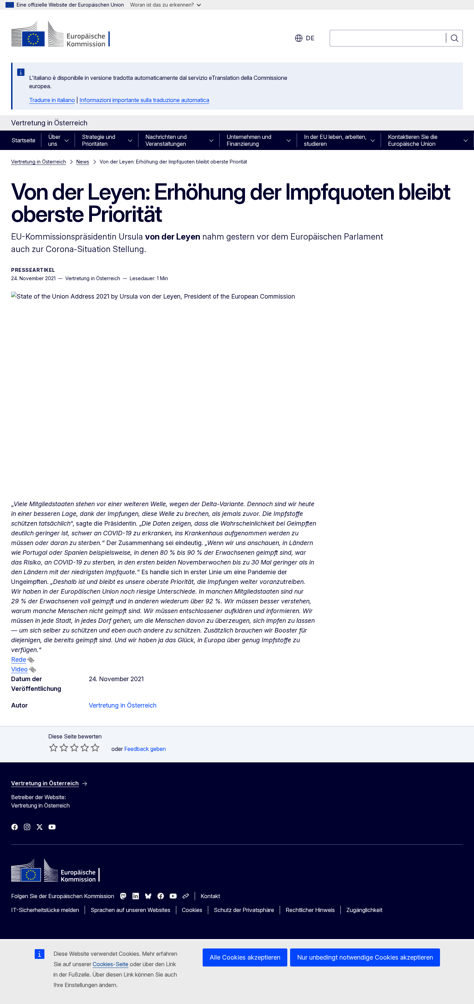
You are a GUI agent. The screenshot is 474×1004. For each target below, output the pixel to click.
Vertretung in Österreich (38, 162)
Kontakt (210, 896)
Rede (18, 659)
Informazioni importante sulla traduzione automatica (144, 100)
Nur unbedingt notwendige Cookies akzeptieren (365, 957)
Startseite (23, 140)
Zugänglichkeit (364, 909)
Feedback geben (145, 748)
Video (19, 669)
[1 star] (53, 747)
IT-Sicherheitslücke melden (45, 909)
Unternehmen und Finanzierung (249, 140)
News (82, 162)
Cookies (192, 909)
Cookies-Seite (110, 964)
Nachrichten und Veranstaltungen (166, 140)
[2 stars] (58, 747)
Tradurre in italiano (52, 100)
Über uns (54, 140)
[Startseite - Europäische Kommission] (67, 35)
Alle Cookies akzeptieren (245, 957)
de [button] (310, 38)
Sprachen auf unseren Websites (130, 909)
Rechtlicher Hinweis (310, 909)
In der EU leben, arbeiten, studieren (335, 140)
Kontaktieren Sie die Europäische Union (413, 140)
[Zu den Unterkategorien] (69, 140)
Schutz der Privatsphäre (244, 909)
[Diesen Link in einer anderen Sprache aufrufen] (30, 659)
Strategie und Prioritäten (98, 140)
